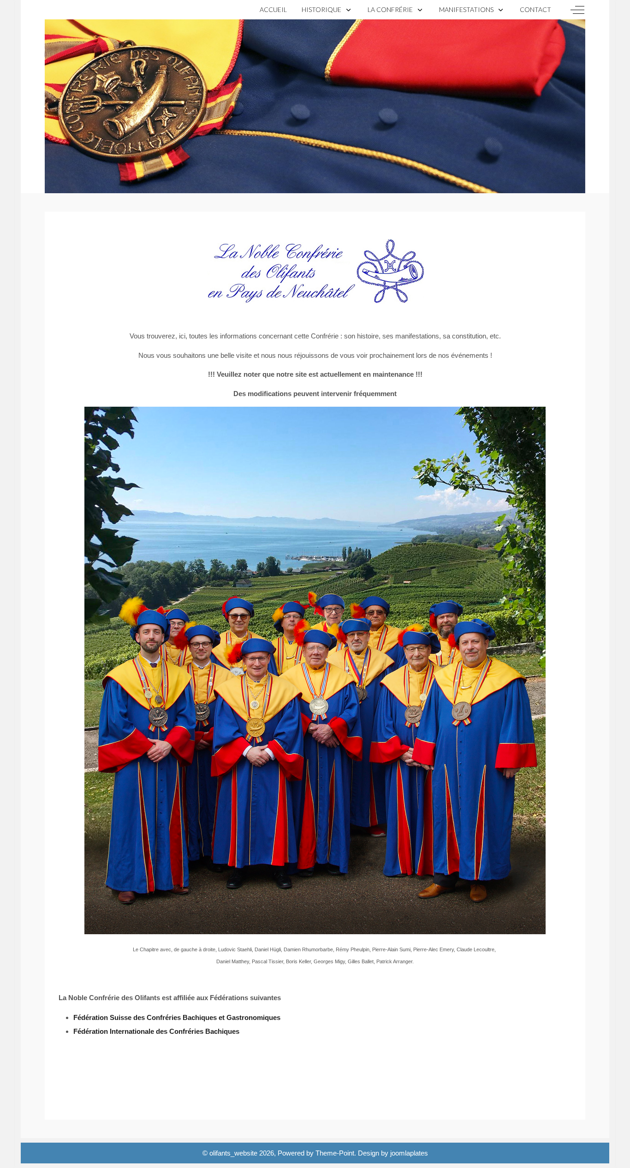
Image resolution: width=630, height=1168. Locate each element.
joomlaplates (409, 1153)
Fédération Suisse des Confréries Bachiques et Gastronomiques (176, 1017)
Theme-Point (334, 1153)
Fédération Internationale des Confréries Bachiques (156, 1031)
